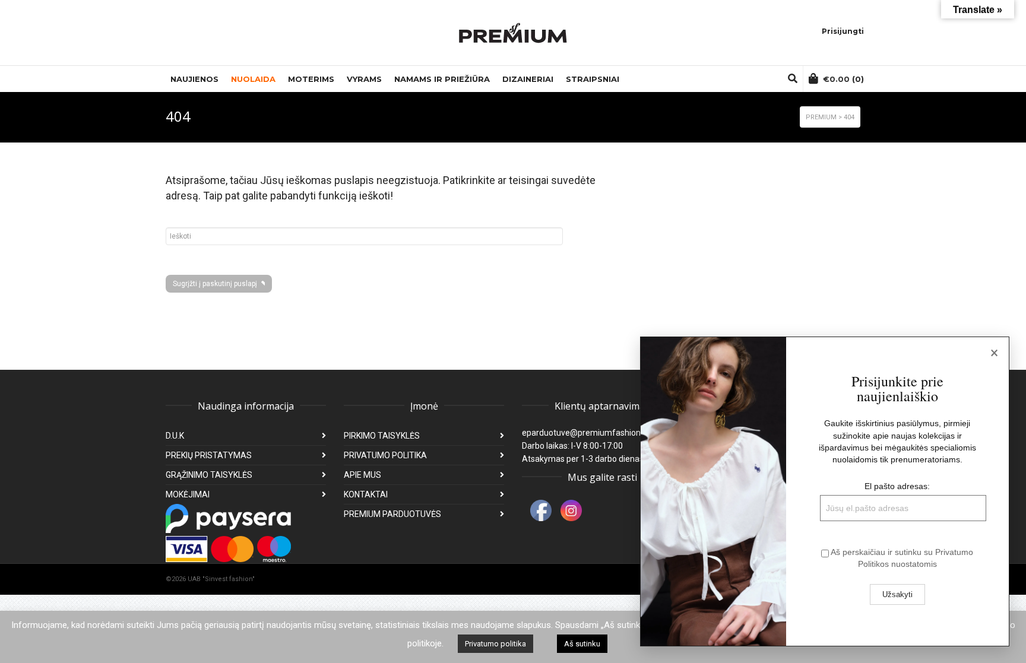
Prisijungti (843, 31)
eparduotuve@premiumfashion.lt (584, 432)
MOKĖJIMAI (188, 494)
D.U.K (175, 435)
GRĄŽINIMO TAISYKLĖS (209, 475)
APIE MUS (362, 475)
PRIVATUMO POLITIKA (385, 455)
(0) (843, 79)
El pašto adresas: (897, 486)
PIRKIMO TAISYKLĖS (382, 435)
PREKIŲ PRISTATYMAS (209, 455)
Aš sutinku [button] (582, 643)
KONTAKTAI (366, 494)
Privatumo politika (495, 643)
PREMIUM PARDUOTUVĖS (392, 514)
